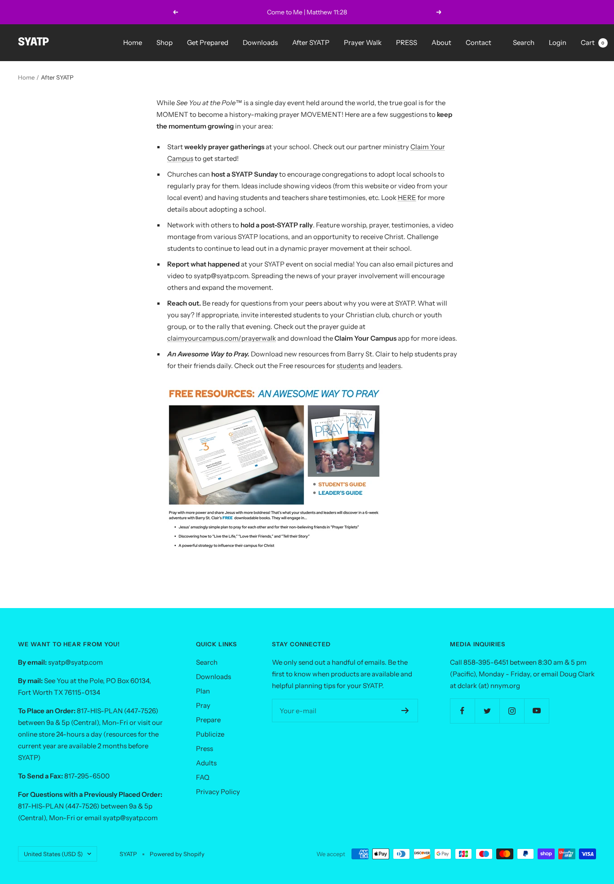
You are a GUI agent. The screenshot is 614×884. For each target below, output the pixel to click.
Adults (206, 763)
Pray (203, 705)
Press (204, 748)
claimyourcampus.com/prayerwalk (221, 338)
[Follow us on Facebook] (462, 710)
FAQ (202, 777)
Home (132, 42)
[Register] (405, 710)
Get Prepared (207, 42)
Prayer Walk (363, 42)
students (350, 365)
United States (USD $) (53, 853)
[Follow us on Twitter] (487, 710)
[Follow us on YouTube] (536, 710)
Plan (203, 691)
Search (523, 42)
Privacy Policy (218, 791)
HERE (407, 197)
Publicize (210, 734)
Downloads (260, 42)
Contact (478, 42)
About (441, 42)
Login (557, 42)
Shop (164, 42)
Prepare (208, 719)
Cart (593, 42)
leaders (389, 365)
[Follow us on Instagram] (511, 710)
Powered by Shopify (177, 853)
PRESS (406, 42)
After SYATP (310, 42)
